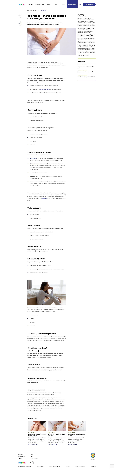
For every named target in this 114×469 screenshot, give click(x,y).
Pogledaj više (31, 444)
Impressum (67, 466)
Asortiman (88, 4)
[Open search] (80, 4)
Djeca (63, 4)
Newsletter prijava (40, 466)
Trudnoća (48, 4)
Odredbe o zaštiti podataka (80, 466)
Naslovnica (30, 4)
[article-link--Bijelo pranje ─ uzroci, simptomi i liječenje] (77, 426)
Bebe (56, 4)
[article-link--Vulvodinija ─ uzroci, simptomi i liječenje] (57, 426)
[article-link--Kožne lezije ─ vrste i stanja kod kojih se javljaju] (37, 426)
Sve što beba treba (39, 4)
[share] (20, 23)
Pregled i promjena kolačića (54, 466)
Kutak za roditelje (72, 4)
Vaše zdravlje (43, 10)
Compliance (93, 466)
